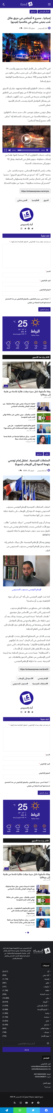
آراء (48, 971)
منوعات (46, 1032)
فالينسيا (35, 200)
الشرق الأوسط (42, 1009)
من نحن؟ (47, 1086)
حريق (45, 200)
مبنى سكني (21, 200)
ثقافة (47, 990)
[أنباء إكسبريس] (26, 4)
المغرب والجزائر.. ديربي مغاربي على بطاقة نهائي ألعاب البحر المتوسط (19, 415)
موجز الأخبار (45, 1035)
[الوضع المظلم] (3, 5)
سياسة (46, 1016)
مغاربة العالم (45, 1028)
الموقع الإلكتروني (45, 289)
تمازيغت (46, 986)
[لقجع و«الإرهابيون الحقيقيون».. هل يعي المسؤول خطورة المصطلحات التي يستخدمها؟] (44, 428)
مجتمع (33, 11)
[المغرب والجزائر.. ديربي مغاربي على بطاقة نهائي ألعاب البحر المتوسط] (44, 417)
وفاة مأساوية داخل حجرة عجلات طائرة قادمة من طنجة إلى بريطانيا (27, 392)
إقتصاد (46, 979)
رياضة (47, 1013)
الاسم (48, 271)
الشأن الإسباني (44, 11)
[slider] (28, 150)
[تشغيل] (47, 150)
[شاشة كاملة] (5, 150)
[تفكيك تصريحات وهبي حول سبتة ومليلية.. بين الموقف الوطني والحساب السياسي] (44, 406)
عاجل (47, 1020)
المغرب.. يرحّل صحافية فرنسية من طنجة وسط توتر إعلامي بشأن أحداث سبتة (19, 437)
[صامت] (9, 150)
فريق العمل (47, 1082)
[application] (26, 139)
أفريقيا (45, 1001)
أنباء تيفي (46, 975)
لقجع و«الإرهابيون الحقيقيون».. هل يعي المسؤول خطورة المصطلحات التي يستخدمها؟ (19, 426)
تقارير (47, 982)
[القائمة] (49, 5)
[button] (26, 139)
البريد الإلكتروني (45, 280)
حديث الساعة (44, 994)
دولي (47, 998)
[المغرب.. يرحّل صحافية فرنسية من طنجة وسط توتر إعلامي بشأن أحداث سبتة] (44, 439)
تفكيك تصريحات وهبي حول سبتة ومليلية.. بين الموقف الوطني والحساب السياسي (19, 405)
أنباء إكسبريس (42, 28)
